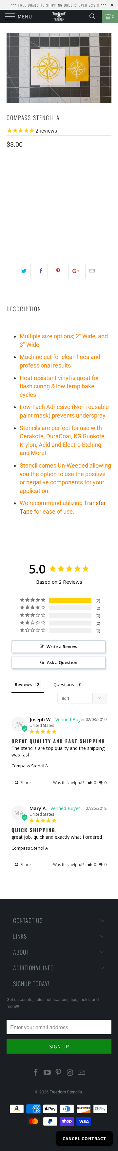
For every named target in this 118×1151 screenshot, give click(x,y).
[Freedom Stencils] (59, 16)
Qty (11, 211)
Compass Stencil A (29, 766)
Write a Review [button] (62, 647)
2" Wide (17, 192)
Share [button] (25, 782)
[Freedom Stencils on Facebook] (36, 1073)
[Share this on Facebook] (41, 271)
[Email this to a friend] (92, 271)
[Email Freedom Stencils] (82, 1073)
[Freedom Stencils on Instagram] (70, 1073)
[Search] (95, 16)
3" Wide (41, 192)
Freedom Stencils (65, 1091)
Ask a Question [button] (62, 662)
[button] (92, 782)
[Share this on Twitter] (24, 271)
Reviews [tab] (23, 684)
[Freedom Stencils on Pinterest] (59, 1073)
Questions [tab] (63, 684)
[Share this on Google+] (75, 271)
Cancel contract (84, 1138)
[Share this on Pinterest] (58, 271)
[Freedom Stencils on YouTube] (47, 1073)
